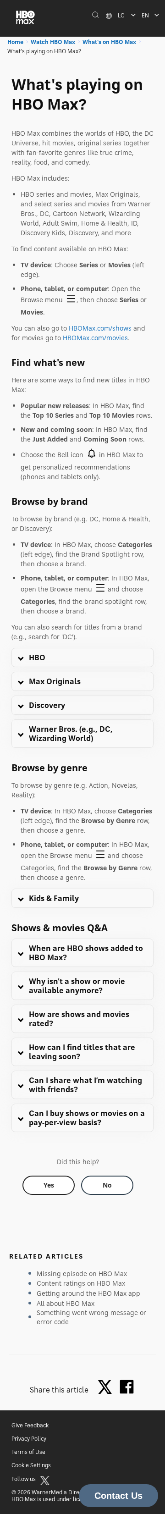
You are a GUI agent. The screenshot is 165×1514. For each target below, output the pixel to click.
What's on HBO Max (109, 42)
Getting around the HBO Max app (88, 1293)
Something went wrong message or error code (91, 1317)
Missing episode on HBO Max (82, 1273)
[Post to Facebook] (126, 1386)
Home (15, 42)
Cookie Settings (31, 1465)
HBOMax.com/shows (100, 328)
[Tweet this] (107, 1387)
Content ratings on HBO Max (81, 1283)
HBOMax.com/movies (95, 337)
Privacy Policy (28, 1438)
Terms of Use (28, 1452)
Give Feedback (30, 1425)
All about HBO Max (65, 1303)
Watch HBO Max (53, 42)
